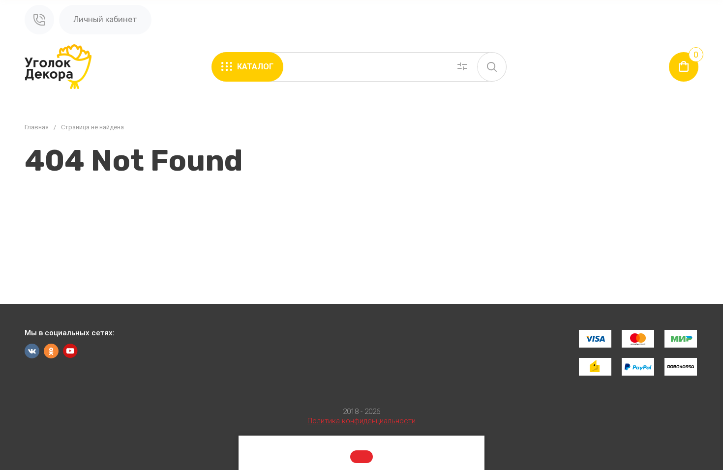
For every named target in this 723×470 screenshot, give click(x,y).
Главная (37, 127)
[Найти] (492, 67)
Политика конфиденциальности (361, 420)
